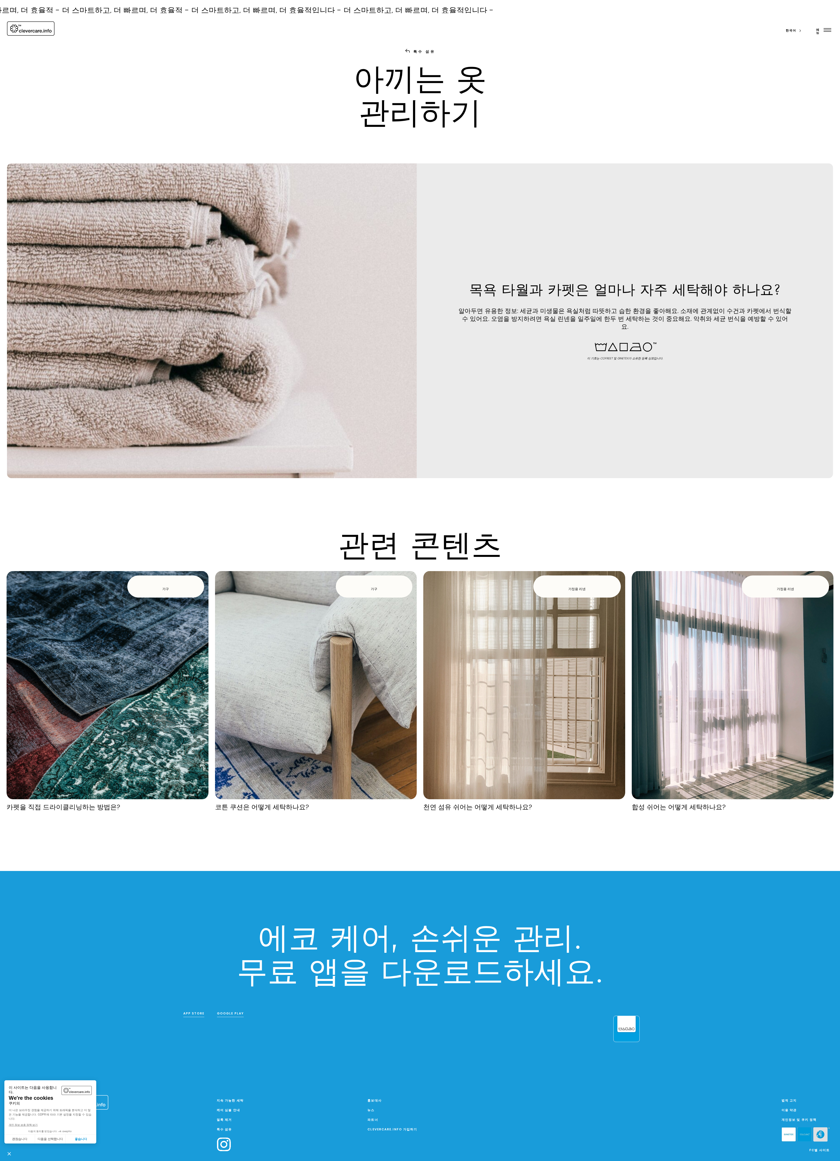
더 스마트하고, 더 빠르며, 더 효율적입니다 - (158, 11)
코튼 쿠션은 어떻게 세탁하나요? (262, 807)
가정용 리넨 (577, 589)
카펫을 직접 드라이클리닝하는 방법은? (63, 807)
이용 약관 (789, 1110)
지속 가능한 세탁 (230, 1100)
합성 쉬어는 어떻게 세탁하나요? (679, 807)
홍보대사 (375, 1100)
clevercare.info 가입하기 (392, 1129)
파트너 (373, 1120)
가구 (165, 589)
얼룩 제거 (224, 1120)
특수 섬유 (224, 1129)
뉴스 (371, 1110)
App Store (193, 1013)
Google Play (230, 1013)
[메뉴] (826, 29)
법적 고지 (789, 1100)
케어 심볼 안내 (228, 1110)
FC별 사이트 (819, 1150)
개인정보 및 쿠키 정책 (799, 1120)
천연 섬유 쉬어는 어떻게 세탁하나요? (477, 807)
